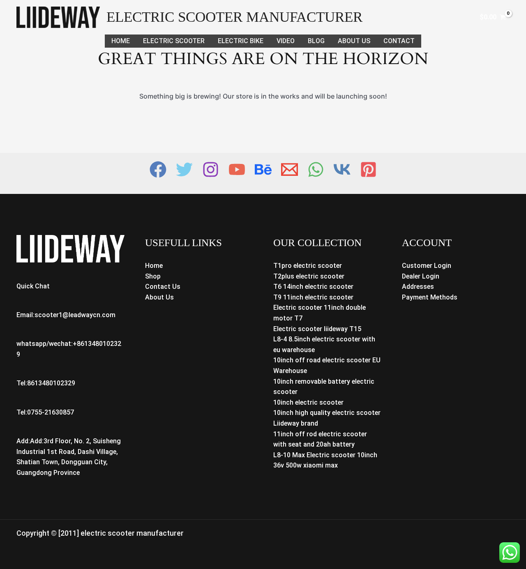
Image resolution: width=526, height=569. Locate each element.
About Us (354, 41)
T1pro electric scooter (307, 266)
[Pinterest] (368, 169)
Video (286, 41)
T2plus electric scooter (308, 276)
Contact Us (162, 286)
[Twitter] (184, 169)
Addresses (418, 286)
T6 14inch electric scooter (313, 286)
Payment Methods (429, 297)
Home (120, 41)
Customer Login (426, 266)
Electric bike (240, 41)
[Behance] (263, 169)
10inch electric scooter (308, 402)
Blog (316, 41)
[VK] (342, 169)
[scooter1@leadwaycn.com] (289, 169)
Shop (153, 276)
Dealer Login (420, 276)
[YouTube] (236, 169)
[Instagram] (210, 169)
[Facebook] (158, 169)
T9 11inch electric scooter (313, 297)
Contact (399, 41)
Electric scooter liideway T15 (317, 329)
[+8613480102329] (315, 169)
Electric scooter (174, 41)
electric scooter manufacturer (234, 17)
